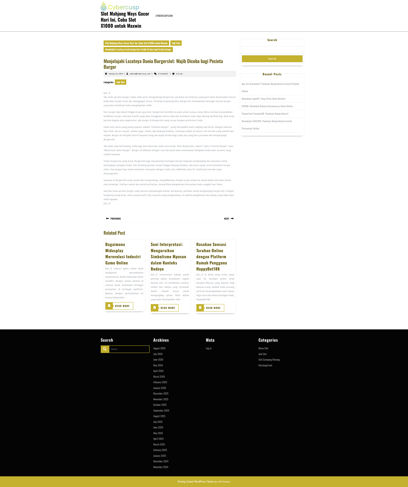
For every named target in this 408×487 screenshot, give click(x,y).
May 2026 (158, 365)
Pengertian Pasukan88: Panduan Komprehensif (265, 113)
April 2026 (158, 371)
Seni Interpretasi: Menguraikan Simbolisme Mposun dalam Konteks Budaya (168, 256)
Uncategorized (265, 365)
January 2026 (159, 388)
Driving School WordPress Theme (196, 481)
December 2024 (160, 461)
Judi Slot (176, 43)
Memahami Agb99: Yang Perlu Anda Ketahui (263, 98)
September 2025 (161, 410)
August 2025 (159, 416)
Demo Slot (263, 348)
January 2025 (159, 456)
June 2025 (158, 427)
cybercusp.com (164, 15)
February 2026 (160, 382)
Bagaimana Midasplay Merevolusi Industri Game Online (123, 253)
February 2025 (160, 450)
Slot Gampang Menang (269, 359)
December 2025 (160, 393)
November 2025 (160, 399)
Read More (118, 307)
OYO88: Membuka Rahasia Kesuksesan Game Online (267, 106)
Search (272, 40)
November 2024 (160, 467)
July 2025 (158, 422)
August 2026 (159, 348)
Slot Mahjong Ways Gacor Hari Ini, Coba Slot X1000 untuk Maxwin (125, 19)
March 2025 (159, 444)
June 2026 (158, 359)
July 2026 (158, 354)
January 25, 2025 (116, 74)
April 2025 (158, 439)
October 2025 (160, 405)
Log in (208, 348)
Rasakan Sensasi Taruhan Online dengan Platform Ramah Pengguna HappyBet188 (211, 256)
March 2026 (159, 376)
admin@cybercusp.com (140, 74)
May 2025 (158, 433)
